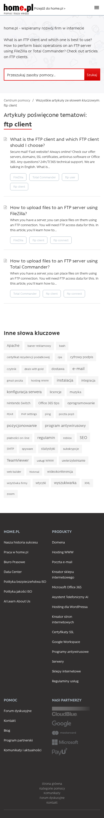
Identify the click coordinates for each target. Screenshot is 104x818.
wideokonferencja (60, 471)
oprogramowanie (81, 403)
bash (62, 346)
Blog (7, 730)
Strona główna (52, 783)
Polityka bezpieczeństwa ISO (25, 581)
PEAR (10, 414)
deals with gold (33, 369)
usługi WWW (45, 460)
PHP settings (29, 414)
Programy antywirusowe (70, 651)
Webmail (34, 471)
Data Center (13, 571)
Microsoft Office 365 (67, 587)
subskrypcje (71, 449)
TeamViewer (18, 460)
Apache (13, 345)
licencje (56, 392)
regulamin (46, 437)
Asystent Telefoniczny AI (70, 597)
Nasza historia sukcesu (21, 542)
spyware (27, 449)
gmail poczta (15, 380)
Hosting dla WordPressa (70, 606)
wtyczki (41, 483)
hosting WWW (40, 380)
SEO (83, 437)
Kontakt (10, 720)
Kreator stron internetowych (63, 619)
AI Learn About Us (17, 601)
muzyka (75, 392)
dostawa (57, 368)
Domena (58, 542)
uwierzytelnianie (73, 460)
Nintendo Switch (18, 403)
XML (87, 483)
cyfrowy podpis (81, 357)
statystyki (48, 449)
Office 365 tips (48, 403)
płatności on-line (18, 438)
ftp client (19, 186)
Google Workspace (66, 641)
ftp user (70, 177)
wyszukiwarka (65, 482)
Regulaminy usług (65, 681)
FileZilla (18, 177)
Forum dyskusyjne (18, 710)
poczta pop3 (66, 414)
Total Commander (44, 177)
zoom (11, 494)
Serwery (58, 661)
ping (48, 414)
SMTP (10, 449)
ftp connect (61, 240)
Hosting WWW (62, 552)
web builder (14, 471)
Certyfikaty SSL (63, 632)
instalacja (65, 380)
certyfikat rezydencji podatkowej (28, 357)
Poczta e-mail (62, 562)
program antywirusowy (65, 425)
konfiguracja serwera (24, 391)
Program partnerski (18, 740)
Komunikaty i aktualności (22, 750)
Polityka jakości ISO (18, 591)
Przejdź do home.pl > (49, 8)
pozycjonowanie (22, 425)
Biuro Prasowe (14, 562)
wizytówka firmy (17, 483)
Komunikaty (52, 793)
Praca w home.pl (16, 552)
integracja (88, 380)
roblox (67, 438)
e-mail (78, 368)
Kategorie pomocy (52, 788)
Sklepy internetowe (66, 671)
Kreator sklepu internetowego (63, 574)
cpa (60, 357)
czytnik (11, 369)
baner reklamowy (39, 346)
